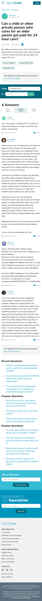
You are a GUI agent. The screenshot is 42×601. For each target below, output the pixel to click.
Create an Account (7, 574)
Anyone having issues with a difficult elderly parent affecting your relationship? (22, 379)
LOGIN (37, 3)
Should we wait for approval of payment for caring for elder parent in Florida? (22, 461)
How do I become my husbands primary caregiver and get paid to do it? (22, 440)
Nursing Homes (6, 545)
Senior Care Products (8, 562)
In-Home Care (6, 532)
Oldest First (34, 110)
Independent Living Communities (12, 535)
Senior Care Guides (7, 556)
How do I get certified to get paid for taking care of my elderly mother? (22, 431)
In (3, 94)
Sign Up (21, 511)
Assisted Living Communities (10, 539)
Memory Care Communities (10, 542)
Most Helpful (7, 110)
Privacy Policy (35, 596)
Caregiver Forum (7, 552)
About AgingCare (7, 577)
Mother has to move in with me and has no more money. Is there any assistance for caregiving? (22, 451)
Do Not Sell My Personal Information (21, 598)
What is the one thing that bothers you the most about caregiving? (21, 420)
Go (31, 94)
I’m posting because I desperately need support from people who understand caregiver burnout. (21, 389)
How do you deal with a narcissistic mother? (22, 412)
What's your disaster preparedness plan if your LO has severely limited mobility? (22, 368)
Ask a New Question (12, 78)
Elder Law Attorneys (8, 559)
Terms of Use (26, 596)
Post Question (21, 485)
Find (4, 88)
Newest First (21, 110)
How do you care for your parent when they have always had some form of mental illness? (21, 403)
